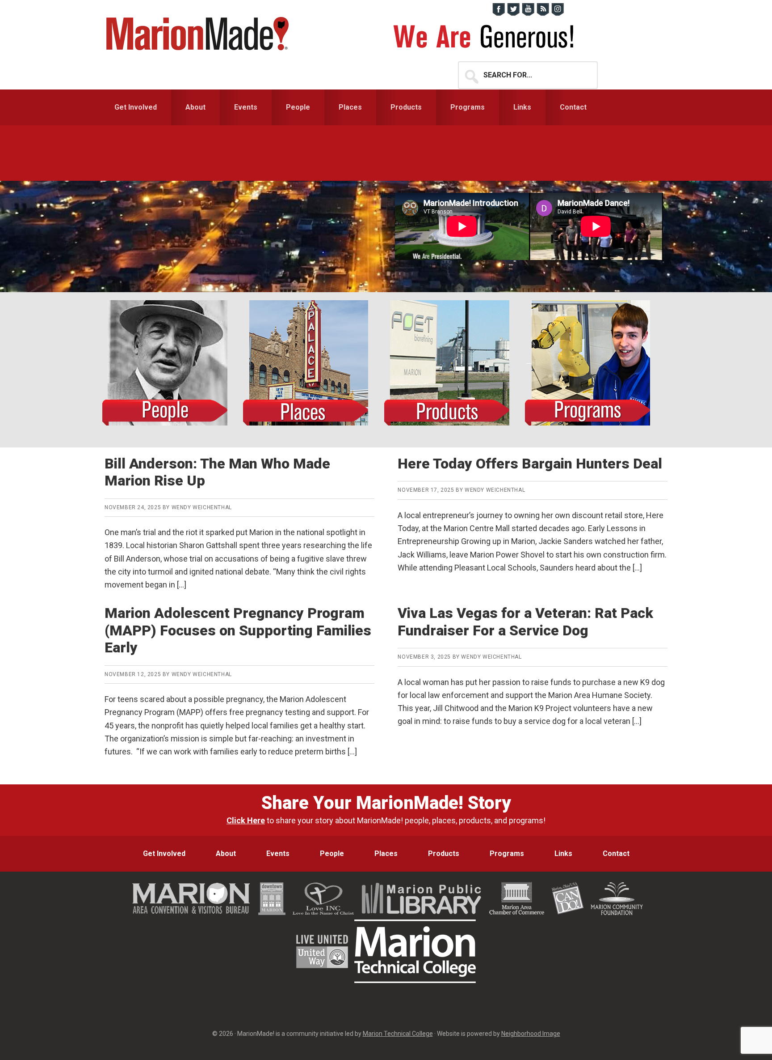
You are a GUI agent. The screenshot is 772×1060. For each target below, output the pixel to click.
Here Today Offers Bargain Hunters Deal (530, 463)
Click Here (246, 820)
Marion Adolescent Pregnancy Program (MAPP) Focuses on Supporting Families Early (238, 630)
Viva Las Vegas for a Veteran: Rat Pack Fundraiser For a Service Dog (525, 621)
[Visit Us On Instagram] (557, 13)
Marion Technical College (398, 1033)
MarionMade (201, 33)
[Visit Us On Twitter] (513, 13)
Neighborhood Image (530, 1033)
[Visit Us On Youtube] (527, 13)
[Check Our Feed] (542, 13)
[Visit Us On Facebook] (498, 13)
